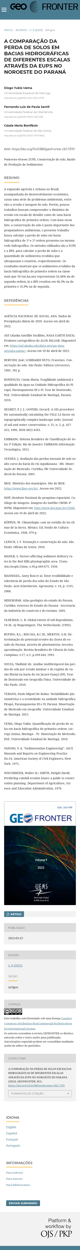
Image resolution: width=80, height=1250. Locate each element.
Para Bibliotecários (18, 1185)
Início (8, 30)
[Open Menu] (4, 10)
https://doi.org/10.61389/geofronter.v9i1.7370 (43, 149)
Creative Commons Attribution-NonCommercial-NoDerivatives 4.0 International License (38, 1023)
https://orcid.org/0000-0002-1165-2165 (23, 116)
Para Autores (14, 1179)
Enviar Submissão (23, 1203)
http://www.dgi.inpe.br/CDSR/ (54, 508)
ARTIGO (15, 914)
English (11, 1127)
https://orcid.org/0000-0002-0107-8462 (24, 135)
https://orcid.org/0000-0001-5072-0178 (24, 98)
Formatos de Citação (27, 1093)
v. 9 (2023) (36, 30)
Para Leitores (14, 1172)
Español (11, 1133)
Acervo (21, 30)
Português (13, 1145)
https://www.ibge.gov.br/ (21, 488)
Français (12, 1139)
